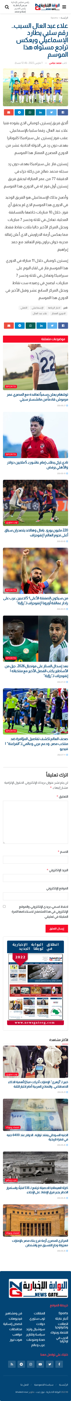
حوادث (40, 1323)
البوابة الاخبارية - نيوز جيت (48, 1392)
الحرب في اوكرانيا (62, 1339)
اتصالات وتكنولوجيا (61, 1325)
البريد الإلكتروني (57, 870)
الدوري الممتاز (58, 313)
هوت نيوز (16, 1339)
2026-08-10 (61, 473)
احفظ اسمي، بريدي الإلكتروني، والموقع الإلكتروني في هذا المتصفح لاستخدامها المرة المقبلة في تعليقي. (40, 911)
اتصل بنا (25, 1384)
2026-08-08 (61, 541)
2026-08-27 (61, 405)
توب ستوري (11, 522)
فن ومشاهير (13, 1313)
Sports (54, 17)
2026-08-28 (61, 1145)
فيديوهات (15, 1318)
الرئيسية (63, 1384)
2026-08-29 (61, 1092)
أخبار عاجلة (61, 1318)
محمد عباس (55, 62)
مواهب (17, 1334)
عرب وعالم (11, 1180)
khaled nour (22, 1392)
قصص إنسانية (12, 1323)
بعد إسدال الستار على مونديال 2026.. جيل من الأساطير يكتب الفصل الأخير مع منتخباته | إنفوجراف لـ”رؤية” (36, 671)
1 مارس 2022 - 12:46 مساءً (28, 62)
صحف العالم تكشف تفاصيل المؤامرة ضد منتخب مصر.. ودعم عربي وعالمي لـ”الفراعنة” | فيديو (36, 744)
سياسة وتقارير (35, 1334)
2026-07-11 (61, 755)
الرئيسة (64, 17)
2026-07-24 (61, 682)
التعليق (62, 796)
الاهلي (24, 307)
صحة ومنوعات (35, 1339)
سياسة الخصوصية (43, 1384)
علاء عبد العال (40, 313)
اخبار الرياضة (54, 307)
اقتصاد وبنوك (12, 1127)
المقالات (39, 1313)
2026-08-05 (61, 609)
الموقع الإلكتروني (57, 888)
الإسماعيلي (37, 307)
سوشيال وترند (35, 1329)
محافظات (15, 1329)
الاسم (63, 852)
